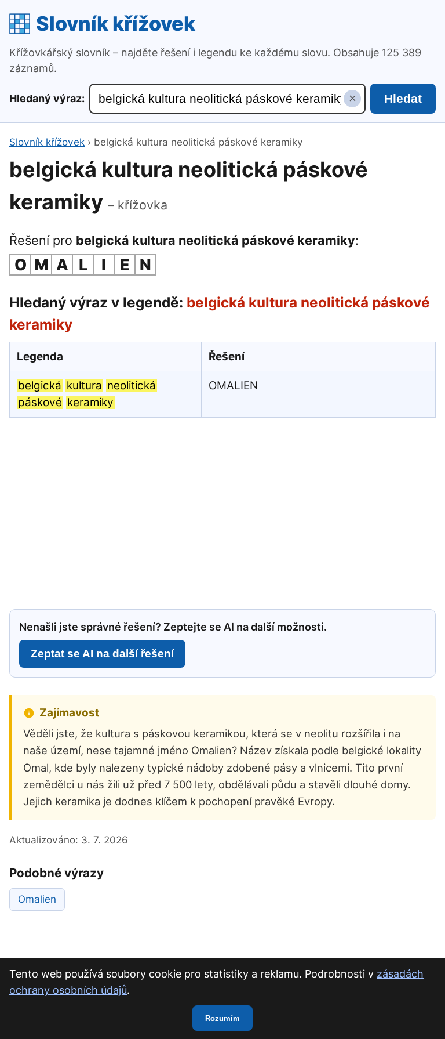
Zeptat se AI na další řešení (102, 653)
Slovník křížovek (115, 23)
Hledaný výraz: (47, 98)
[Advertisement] (222, 511)
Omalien (37, 899)
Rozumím (222, 1018)
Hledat (403, 98)
